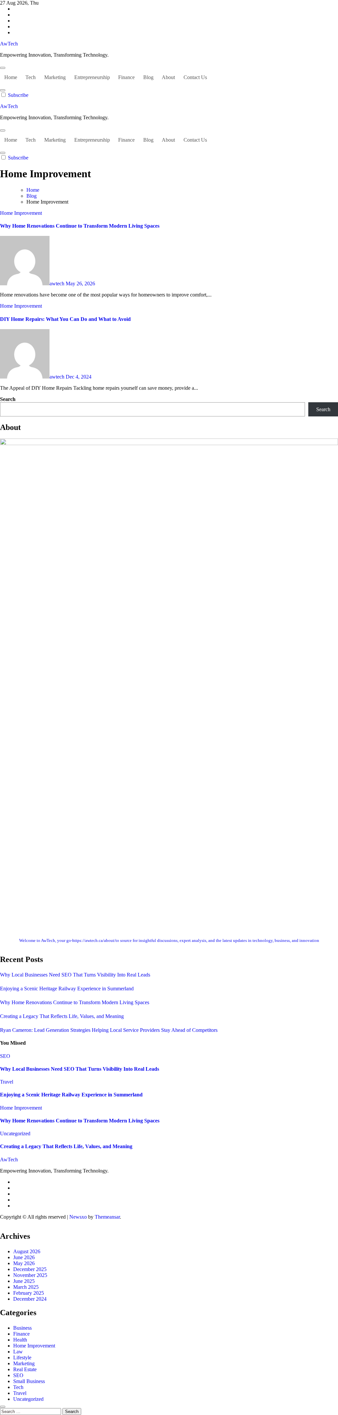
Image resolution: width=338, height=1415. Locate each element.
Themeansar (107, 1217)
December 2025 (30, 1269)
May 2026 (24, 1263)
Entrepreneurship (92, 77)
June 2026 (24, 1257)
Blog (148, 77)
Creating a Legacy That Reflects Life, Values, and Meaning (62, 1016)
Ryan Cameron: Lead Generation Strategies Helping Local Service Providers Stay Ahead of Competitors (109, 1030)
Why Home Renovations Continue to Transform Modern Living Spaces (79, 226)
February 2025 (28, 1293)
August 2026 (26, 1251)
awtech (58, 283)
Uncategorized (15, 1133)
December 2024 (30, 1299)
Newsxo (78, 1217)
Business (22, 1328)
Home (10, 77)
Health (20, 1340)
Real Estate (25, 1369)
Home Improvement (21, 213)
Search (8, 399)
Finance (126, 77)
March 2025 (26, 1287)
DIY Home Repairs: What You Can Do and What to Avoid (65, 319)
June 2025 (24, 1281)
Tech (30, 77)
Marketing (55, 77)
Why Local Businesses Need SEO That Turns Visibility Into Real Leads (75, 974)
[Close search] (2, 1407)
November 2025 (30, 1275)
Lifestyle (22, 1357)
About (168, 77)
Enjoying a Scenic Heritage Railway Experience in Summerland (67, 988)
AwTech (9, 43)
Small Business (29, 1381)
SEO (5, 1056)
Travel (6, 1082)
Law (18, 1351)
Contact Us (195, 77)
